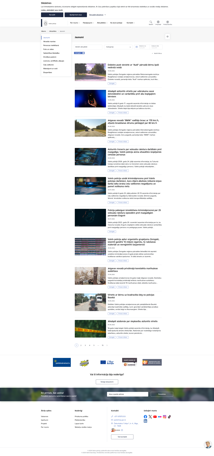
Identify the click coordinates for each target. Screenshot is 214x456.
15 (102, 345)
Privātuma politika (81, 416)
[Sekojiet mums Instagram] (164, 416)
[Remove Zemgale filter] (83, 53)
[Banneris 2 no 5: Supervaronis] (84, 362)
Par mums (45, 427)
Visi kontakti (122, 437)
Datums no (142, 46)
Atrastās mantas (49, 41)
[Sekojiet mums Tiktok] (169, 416)
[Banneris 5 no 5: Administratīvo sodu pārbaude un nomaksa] (152, 362)
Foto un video (48, 49)
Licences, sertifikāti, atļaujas (53, 61)
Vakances (44, 416)
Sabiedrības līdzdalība (51, 53)
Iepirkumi (44, 420)
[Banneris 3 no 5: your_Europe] (107, 362)
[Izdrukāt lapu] (167, 36)
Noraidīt (52, 15)
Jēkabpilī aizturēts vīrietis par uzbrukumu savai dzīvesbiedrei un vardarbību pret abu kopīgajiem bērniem (132, 94)
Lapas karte (79, 423)
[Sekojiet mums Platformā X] (150, 416)
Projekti (44, 423)
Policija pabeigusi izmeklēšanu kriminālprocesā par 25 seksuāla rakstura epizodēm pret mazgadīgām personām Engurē (134, 213)
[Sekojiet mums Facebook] (145, 416)
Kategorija (109, 47)
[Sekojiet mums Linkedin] (145, 421)
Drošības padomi (49, 57)
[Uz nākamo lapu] (107, 345)
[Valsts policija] (50, 23)
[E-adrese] (115, 430)
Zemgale (112, 83)
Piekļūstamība (80, 420)
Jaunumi (46, 38)
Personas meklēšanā (51, 45)
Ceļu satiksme (48, 65)
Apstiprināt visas (76, 15)
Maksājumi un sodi (50, 68)
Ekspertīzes (47, 72)
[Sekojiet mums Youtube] (155, 416)
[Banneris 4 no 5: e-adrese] (129, 362)
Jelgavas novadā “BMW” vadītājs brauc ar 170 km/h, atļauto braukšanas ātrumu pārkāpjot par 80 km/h (133, 121)
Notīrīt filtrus (158, 53)
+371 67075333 (120, 416)
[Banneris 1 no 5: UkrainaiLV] (62, 362)
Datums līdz (155, 46)
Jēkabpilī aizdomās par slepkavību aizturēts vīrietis (132, 321)
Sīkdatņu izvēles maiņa (83, 427)
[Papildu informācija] (122, 430)
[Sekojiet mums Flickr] (160, 416)
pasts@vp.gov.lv (120, 420)
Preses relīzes (122, 112)
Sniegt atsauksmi (107, 382)
